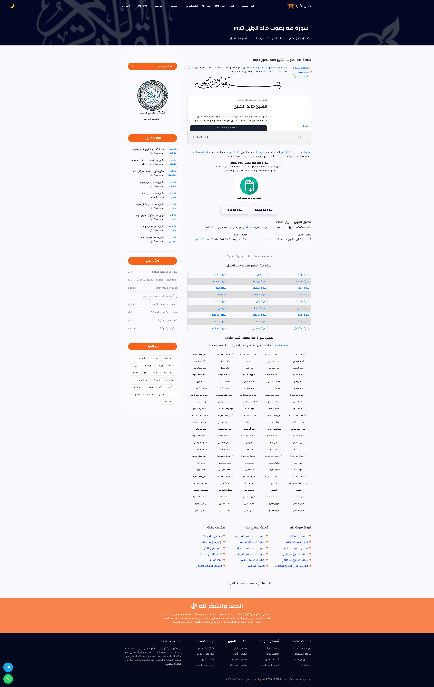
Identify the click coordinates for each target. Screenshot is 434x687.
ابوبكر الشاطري (200, 388)
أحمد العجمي (298, 368)
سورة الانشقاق (302, 328)
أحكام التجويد (207, 659)
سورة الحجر (304, 288)
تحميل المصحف (269, 239)
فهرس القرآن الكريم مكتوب (291, 565)
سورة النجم (304, 315)
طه (248, 256)
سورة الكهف (259, 288)
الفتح (161, 387)
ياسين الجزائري (200, 510)
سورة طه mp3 (234, 210)
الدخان (171, 387)
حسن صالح (298, 388)
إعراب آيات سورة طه (253, 560)
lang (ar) (142, 6)
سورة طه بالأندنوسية (252, 542)
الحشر (137, 394)
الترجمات (158, 6)
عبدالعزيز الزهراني (274, 429)
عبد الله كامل (200, 429)
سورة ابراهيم (219, 281)
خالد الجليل (277, 38)
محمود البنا (249, 490)
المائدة (171, 365)
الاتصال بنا (126, 6)
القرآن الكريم (252, 679)
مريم (155, 373)
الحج (145, 373)
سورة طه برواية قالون (295, 560)
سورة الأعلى (259, 328)
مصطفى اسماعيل (200, 490)
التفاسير (174, 6)
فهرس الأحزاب (239, 659)
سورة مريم (220, 288)
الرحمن (161, 394)
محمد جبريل (200, 469)
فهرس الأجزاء (240, 654)
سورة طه (259, 152)
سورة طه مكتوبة (264, 210)
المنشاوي (298, 490)
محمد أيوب (249, 469)
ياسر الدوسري (225, 510)
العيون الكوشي (225, 449)
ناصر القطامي (298, 510)
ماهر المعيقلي (274, 469)
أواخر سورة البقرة (211, 542)
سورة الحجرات (259, 308)
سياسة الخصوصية (302, 648)
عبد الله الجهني (224, 429)
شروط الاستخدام (302, 654)
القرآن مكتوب (248, 6)
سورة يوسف (259, 281)
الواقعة (149, 394)
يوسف (160, 365)
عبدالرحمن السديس (200, 408)
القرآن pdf (206, 6)
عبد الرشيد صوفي (298, 429)
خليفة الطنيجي (273, 388)
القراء (231, 6)
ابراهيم (148, 365)
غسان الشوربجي (200, 449)
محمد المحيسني (225, 469)
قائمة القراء (262, 67)
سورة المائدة (303, 281)
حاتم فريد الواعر (200, 368)
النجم (172, 394)
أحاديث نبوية (272, 654)
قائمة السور (202, 239)
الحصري (274, 490)
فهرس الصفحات (238, 665)
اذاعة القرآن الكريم (211, 554)
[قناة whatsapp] (8, 679)
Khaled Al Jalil (201, 152)
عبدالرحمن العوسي (225, 408)
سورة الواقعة (219, 315)
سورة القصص (259, 295)
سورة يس (261, 301)
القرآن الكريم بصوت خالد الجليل (295, 152)
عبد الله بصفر (249, 429)
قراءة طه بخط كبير (297, 542)
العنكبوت (221, 295)
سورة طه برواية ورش (295, 554)
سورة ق (222, 308)
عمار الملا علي (273, 368)
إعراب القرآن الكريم (205, 665)
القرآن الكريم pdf (206, 648)
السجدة (157, 380)
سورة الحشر (304, 322)
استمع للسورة (300, 68)
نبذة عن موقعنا (303, 659)
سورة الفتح (304, 308)
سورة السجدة (303, 301)
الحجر (137, 365)
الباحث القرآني (192, 6)
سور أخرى (303, 72)
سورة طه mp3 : (281, 345)
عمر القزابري (249, 449)
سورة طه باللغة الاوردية (250, 554)
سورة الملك (260, 322)
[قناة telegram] (8, 667)
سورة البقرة (304, 274)
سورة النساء (220, 274)
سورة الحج (304, 295)
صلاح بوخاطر (274, 408)
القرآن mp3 (220, 6)
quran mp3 (215, 560)
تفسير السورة (301, 76)
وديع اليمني (249, 510)
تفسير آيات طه (256, 565)
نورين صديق (274, 510)
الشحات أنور (298, 408)
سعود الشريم (225, 388)
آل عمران (261, 274)
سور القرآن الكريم (212, 548)
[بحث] (133, 66)
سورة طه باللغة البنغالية (250, 548)
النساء (142, 358)
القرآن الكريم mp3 (279, 67)
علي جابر (273, 449)
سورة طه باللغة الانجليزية (250, 536)
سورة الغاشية (219, 328)
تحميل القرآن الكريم (299, 38)
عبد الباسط (249, 408)
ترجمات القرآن (272, 659)
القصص (135, 373)
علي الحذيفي (298, 449)
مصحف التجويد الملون (209, 565)
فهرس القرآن (240, 648)
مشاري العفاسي (225, 490)
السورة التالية (236, 256)
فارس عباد (298, 469)
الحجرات (150, 387)
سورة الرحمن (259, 315)
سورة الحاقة (220, 322)
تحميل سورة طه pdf (296, 548)
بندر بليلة (249, 368)
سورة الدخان (220, 301)
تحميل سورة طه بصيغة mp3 (249, 198)
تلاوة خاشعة (266, 71)
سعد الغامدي (249, 388)
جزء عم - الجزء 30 (212, 536)
